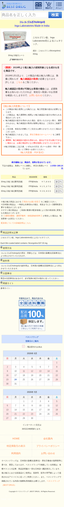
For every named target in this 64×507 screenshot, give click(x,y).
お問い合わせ (35, 95)
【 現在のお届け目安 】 (31, 202)
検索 (55, 15)
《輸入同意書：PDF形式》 (32, 152)
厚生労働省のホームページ (41, 134)
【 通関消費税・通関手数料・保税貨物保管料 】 (23, 216)
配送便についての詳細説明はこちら (16, 223)
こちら (19, 82)
